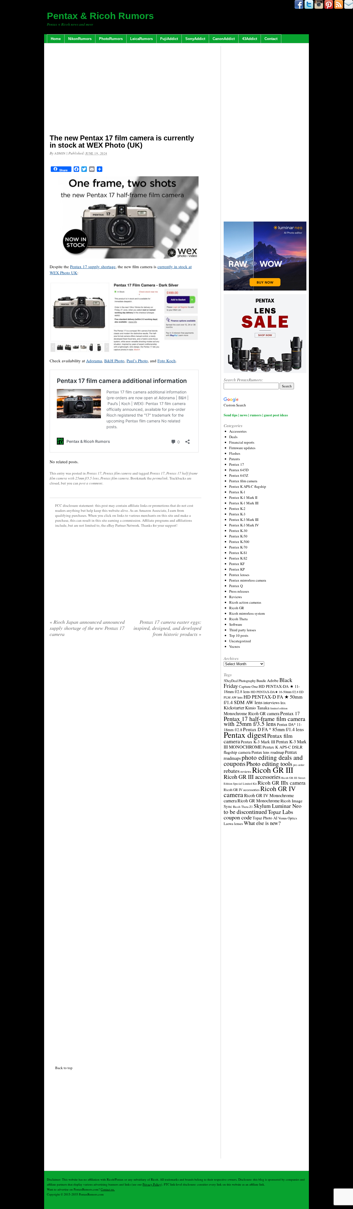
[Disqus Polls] (125, 712)
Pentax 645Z (238, 475)
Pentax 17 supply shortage (93, 266)
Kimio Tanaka (257, 707)
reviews (245, 771)
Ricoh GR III (272, 770)
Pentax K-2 (237, 508)
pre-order (298, 765)
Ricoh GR (236, 607)
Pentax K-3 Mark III (243, 519)
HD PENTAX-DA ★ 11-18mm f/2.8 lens (262, 688)
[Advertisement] (125, 89)
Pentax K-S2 (238, 558)
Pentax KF (237, 563)
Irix (283, 702)
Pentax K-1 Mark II (243, 497)
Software (235, 624)
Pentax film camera (117, 473)
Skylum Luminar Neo (277, 805)
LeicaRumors (141, 39)
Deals (233, 436)
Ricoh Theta (238, 618)
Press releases (239, 591)
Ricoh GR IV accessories (242, 789)
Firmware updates (242, 447)
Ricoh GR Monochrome (258, 800)
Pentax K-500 (239, 541)
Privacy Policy (152, 1184)
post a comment (90, 483)
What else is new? (262, 822)
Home (56, 39)
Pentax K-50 (238, 536)
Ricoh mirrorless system (247, 613)
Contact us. (108, 1189)
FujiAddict (169, 39)
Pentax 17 (94, 473)
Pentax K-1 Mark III (243, 502)
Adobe (273, 680)
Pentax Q (236, 585)
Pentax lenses (239, 574)
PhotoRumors (111, 39)
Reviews (235, 596)
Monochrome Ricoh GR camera (251, 713)
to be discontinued (245, 812)
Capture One (248, 686)
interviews (271, 702)
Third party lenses (242, 629)
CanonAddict (224, 39)
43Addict (249, 39)
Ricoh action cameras (245, 602)
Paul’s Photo (137, 360)
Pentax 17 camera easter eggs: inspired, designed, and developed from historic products (167, 628)
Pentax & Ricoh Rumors (100, 15)
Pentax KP (237, 569)
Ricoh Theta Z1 (243, 807)
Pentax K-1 (237, 491)
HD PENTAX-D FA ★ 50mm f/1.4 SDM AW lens (263, 699)
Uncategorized (240, 640)
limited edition (278, 708)
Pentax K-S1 (238, 552)
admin (60, 153)
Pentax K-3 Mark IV (244, 525)
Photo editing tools (269, 763)
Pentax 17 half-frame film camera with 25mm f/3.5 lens (264, 721)
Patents (234, 458)
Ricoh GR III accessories (252, 777)
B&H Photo (114, 360)
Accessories (238, 431)
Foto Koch (166, 360)
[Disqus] (125, 850)
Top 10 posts (238, 635)
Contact (270, 39)
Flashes (234, 453)
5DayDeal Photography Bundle (245, 680)
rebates (232, 770)
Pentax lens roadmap (268, 752)
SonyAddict (195, 39)
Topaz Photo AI (265, 818)
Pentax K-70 (238, 547)
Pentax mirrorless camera (247, 580)
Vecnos (234, 646)
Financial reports (241, 442)
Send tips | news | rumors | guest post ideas (256, 414)
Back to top (64, 1067)
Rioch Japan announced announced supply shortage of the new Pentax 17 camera (87, 628)
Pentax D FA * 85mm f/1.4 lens (273, 729)
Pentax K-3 (237, 514)
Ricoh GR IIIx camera (282, 782)
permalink (160, 478)
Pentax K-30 (238, 530)
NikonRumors (80, 39)
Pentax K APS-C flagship (247, 486)
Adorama (94, 360)
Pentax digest (245, 734)
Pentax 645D (238, 469)
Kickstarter (234, 707)
